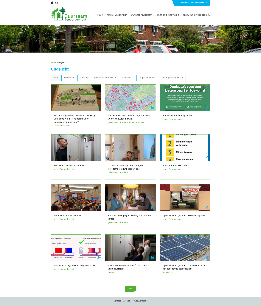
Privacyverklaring (140, 301)
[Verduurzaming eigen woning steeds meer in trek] (130, 197)
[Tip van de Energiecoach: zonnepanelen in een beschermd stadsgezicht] (185, 247)
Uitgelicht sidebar (147, 77)
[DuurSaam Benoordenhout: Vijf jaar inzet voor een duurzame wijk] (130, 97)
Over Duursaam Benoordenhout (193, 3)
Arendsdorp (69, 77)
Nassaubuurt (127, 77)
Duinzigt (85, 77)
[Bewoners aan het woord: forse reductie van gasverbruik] (130, 247)
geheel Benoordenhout (105, 77)
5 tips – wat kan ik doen (174, 165)
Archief (126, 301)
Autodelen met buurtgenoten (177, 115)
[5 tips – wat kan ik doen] (185, 147)
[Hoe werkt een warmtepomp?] (76, 147)
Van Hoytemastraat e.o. (172, 77)
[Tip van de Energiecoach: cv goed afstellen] (76, 247)
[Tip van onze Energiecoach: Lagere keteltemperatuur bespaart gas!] (130, 147)
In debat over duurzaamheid (68, 215)
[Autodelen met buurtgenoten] (185, 97)
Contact (117, 301)
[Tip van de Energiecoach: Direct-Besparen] (185, 197)
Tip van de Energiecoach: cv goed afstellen (75, 265)
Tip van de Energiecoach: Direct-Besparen (183, 215)
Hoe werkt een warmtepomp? (69, 165)
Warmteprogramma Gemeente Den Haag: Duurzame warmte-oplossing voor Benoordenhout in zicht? (75, 118)
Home (53, 62)
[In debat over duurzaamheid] (76, 197)
